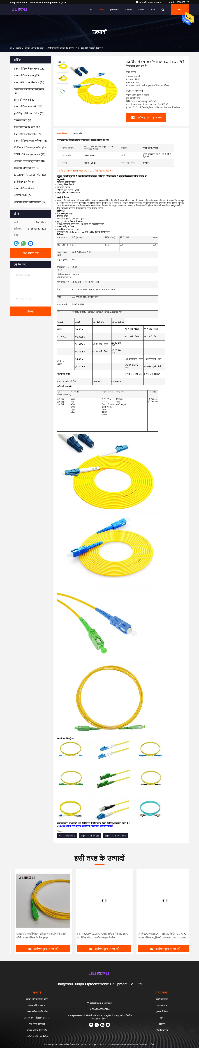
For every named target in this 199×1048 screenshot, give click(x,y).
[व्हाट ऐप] (23, 243)
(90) (27, 127)
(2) (24, 99)
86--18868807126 (180, 2)
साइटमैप (162, 1024)
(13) (28, 106)
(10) (29, 154)
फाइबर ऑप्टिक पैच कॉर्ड (34, 48)
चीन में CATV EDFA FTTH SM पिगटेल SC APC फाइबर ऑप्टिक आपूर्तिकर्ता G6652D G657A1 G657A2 (159, 936)
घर (91, 9)
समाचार (162, 1017)
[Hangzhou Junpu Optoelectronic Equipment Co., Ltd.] (20, 9)
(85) (26, 75)
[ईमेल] (30, 243)
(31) (29, 113)
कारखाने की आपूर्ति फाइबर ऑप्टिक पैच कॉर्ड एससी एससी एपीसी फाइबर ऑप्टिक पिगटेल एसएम (37, 936)
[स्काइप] (16, 243)
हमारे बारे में (114, 9)
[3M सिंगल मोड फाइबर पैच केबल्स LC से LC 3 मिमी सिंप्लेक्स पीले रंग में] (96, 86)
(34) (29, 82)
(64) (30, 202)
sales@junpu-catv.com (150, 2)
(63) (29, 91)
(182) (29, 68)
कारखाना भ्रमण (162, 1005)
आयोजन (141, 9)
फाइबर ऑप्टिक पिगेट (67, 835)
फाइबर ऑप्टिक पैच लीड (90, 835)
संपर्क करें (128, 9)
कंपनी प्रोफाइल (162, 999)
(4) (24, 181)
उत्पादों (101, 9)
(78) (28, 134)
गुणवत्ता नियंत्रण (162, 1011)
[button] (15, 907)
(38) (30, 140)
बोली (180, 9)
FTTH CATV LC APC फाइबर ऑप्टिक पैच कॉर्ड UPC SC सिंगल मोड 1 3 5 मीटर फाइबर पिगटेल (98, 936)
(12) (30, 175)
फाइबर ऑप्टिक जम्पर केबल (115, 835)
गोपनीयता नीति (162, 1030)
